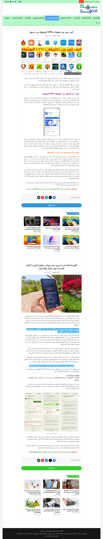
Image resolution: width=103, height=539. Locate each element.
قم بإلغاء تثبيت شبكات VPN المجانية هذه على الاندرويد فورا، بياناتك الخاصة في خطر (49, 189)
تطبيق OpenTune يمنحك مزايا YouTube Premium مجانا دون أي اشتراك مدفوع (32, 229)
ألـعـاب (27, 18)
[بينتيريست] (42, 197)
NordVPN (56, 139)
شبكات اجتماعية (17, 18)
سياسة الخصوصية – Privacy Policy (47, 533)
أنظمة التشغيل (37, 18)
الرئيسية (95, 18)
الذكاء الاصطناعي (65, 18)
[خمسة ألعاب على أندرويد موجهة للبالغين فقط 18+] (51, 221)
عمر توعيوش (55, 35)
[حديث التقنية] (89, 9)
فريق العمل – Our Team (33, 533)
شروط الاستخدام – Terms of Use (64, 533)
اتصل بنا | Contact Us (22, 533)
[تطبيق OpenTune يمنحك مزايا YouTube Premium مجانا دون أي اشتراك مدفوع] (32, 221)
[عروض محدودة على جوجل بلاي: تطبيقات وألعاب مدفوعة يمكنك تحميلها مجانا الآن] (70, 221)
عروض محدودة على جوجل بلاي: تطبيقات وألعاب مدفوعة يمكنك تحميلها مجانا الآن (71, 229)
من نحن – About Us (77, 533)
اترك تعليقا (52, 205)
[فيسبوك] (54, 197)
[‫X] (50, 197)
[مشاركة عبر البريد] (38, 197)
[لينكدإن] (46, 197)
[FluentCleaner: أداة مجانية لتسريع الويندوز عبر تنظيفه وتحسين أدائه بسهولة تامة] (51, 240)
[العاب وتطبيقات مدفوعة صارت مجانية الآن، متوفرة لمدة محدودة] (70, 240)
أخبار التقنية (85, 18)
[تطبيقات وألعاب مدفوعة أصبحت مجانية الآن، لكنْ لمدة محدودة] (32, 240)
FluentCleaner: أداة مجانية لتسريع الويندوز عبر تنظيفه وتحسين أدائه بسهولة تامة (51, 248)
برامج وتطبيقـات (51, 18)
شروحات (7, 18)
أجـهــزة (76, 18)
